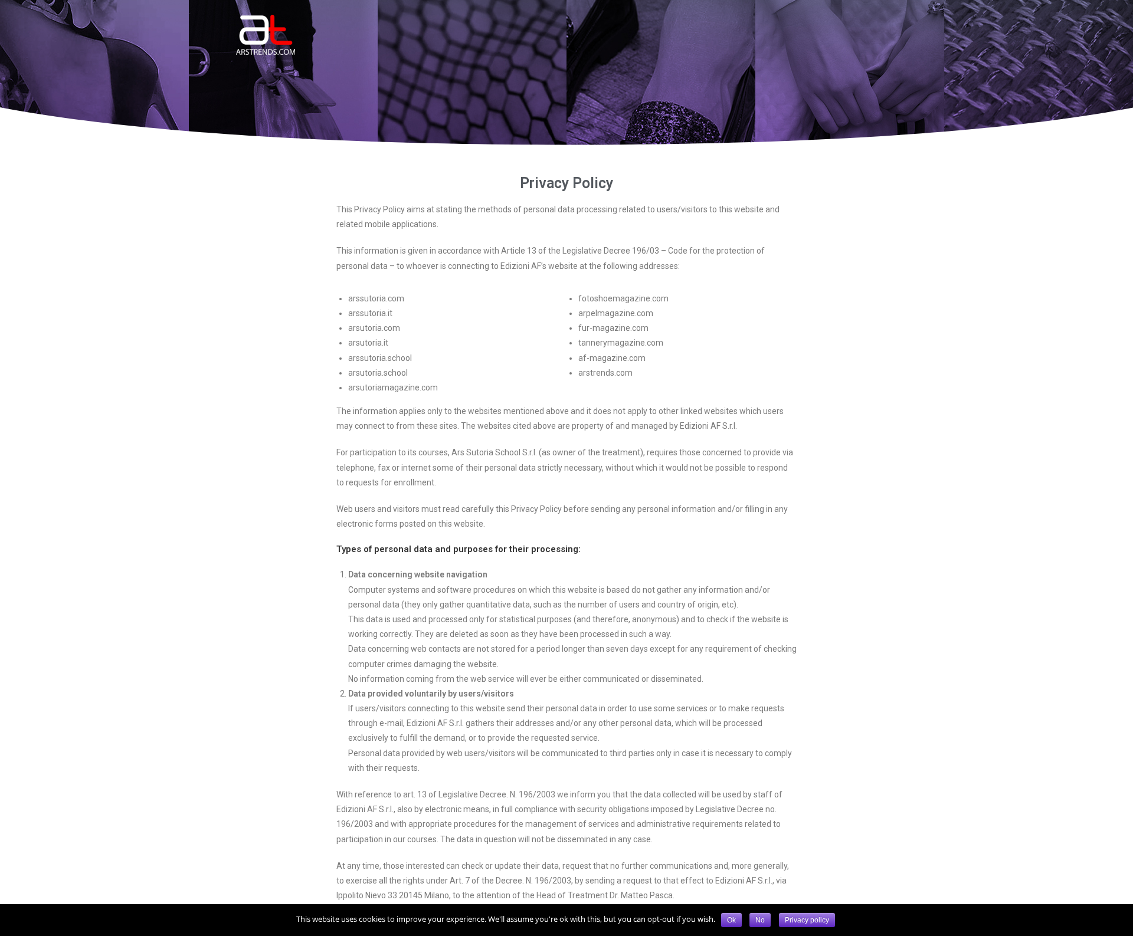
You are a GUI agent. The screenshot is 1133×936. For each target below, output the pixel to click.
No (760, 920)
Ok (731, 920)
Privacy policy (807, 920)
